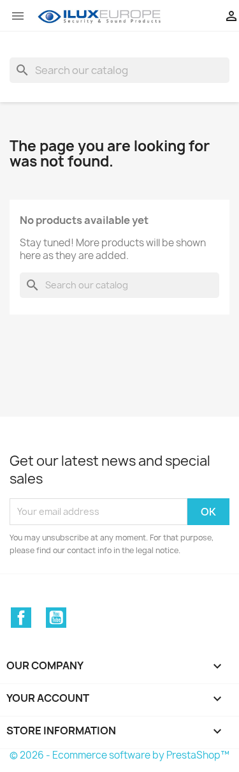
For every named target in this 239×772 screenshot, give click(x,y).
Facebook (21, 617)
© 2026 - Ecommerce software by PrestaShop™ (119, 755)
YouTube (56, 617)
